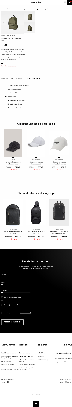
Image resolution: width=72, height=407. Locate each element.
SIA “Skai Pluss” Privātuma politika (27, 360)
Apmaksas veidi (6, 361)
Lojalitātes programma (8, 353)
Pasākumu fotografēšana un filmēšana (27, 368)
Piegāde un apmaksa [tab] (33, 78)
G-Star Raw (8, 35)
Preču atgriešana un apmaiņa (7, 365)
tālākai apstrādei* (25, 313)
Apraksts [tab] (4, 78)
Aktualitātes (40, 356)
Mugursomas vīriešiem (28, 9)
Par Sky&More (41, 353)
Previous (3, 22)
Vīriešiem (9, 9)
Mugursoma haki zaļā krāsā (42, 9)
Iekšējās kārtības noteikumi (9, 369)
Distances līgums (24, 353)
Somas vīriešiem (17, 9)
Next (22, 22)
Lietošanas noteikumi (26, 356)
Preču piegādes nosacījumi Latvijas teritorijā (9, 357)
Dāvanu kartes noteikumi (27, 364)
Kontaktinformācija (43, 360)
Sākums (3, 9)
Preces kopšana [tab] (16, 78)
